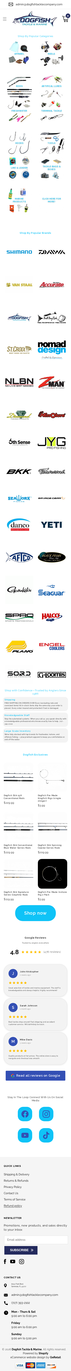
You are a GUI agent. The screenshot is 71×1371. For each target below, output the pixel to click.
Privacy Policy (13, 1187)
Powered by (35, 1353)
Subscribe (19, 1250)
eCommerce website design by (30, 1357)
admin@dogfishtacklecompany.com (39, 4)
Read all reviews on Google (38, 1075)
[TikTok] (46, 1135)
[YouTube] (25, 1135)
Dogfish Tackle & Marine (27, 1349)
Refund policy (13, 1205)
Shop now (35, 913)
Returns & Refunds (16, 1180)
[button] (5, 19)
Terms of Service (15, 1199)
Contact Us (11, 1193)
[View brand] (19, 252)
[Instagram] (46, 1114)
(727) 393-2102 (20, 1303)
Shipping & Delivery (16, 1174)
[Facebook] (25, 1114)
